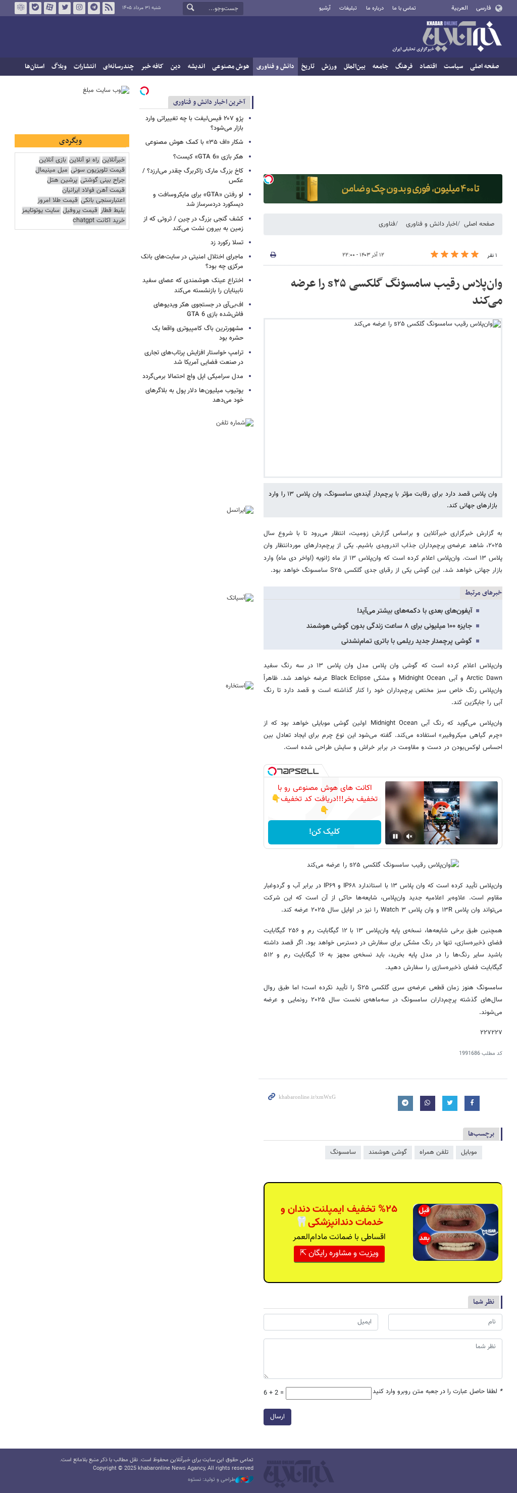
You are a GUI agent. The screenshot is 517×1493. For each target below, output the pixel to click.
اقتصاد (428, 66)
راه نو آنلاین (84, 160)
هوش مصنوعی (230, 66)
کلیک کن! (324, 832)
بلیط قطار (112, 211)
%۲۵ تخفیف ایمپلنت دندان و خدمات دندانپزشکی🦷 (339, 1216)
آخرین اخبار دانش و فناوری (209, 102)
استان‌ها (34, 66)
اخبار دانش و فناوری (431, 224)
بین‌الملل (355, 66)
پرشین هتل (62, 180)
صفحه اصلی (484, 66)
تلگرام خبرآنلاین (94, 8)
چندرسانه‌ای (118, 66)
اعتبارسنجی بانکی (103, 200)
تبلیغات (348, 8)
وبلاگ (59, 66)
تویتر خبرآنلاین (65, 8)
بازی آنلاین (52, 160)
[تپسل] (269, 179)
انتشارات (85, 66)
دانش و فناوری (275, 66)
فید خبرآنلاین (108, 8)
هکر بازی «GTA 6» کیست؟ (208, 157)
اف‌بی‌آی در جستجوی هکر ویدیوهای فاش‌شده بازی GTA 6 (198, 309)
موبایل (469, 1152)
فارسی (483, 8)
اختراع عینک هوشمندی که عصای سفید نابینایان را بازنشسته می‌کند (192, 285)
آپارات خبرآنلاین (50, 8)
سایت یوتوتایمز (41, 211)
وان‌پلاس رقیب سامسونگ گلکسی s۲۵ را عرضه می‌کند (396, 292)
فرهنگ (403, 66)
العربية (459, 8)
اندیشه (196, 66)
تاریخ (308, 66)
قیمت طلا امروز (57, 200)
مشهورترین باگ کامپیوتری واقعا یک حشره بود (197, 333)
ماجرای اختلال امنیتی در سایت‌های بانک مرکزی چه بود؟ (192, 262)
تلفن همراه (434, 1152)
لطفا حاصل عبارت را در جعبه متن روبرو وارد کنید (437, 1392)
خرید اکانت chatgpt (99, 221)
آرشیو (325, 8)
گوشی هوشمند (388, 1152)
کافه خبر (152, 66)
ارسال (277, 1417)
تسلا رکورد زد (227, 243)
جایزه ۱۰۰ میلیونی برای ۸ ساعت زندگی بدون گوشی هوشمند (389, 626)
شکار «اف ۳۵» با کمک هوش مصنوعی (194, 142)
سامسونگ (343, 1152)
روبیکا (21, 8)
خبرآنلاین (446, 37)
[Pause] (395, 836)
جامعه (380, 66)
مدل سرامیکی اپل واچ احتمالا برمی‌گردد (192, 376)
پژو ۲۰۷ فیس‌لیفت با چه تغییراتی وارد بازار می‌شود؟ (194, 123)
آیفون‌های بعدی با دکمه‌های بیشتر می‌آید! (414, 611)
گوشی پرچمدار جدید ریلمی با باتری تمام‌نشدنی (406, 641)
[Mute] (409, 836)
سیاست (453, 66)
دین (176, 66)
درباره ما (375, 8)
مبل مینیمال (51, 170)
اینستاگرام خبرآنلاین (79, 8)
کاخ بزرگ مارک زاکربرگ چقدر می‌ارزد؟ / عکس (192, 176)
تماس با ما (404, 8)
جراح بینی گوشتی (102, 180)
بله (35, 8)
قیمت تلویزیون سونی (98, 170)
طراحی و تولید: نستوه (211, 1480)
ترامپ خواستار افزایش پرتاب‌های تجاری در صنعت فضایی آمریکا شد (193, 357)
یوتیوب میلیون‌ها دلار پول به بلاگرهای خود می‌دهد (194, 395)
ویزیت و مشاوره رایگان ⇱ (339, 1253)
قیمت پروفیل (80, 211)
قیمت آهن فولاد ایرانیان (93, 190)
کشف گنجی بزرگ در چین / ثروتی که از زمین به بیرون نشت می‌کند (193, 224)
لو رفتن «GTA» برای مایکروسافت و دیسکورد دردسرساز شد (198, 199)
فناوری (387, 224)
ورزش (329, 66)
